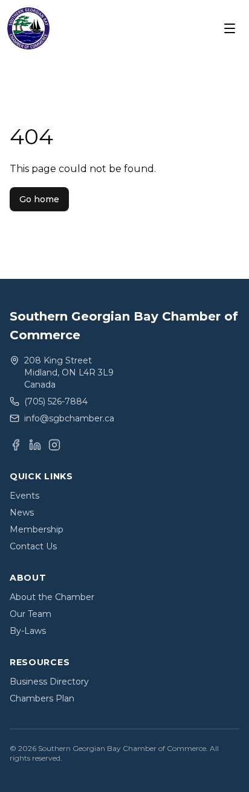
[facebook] (16, 445)
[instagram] (54, 445)
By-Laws (28, 630)
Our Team (30, 613)
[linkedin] (35, 445)
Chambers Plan (42, 698)
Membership (36, 529)
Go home (39, 199)
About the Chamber (52, 597)
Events (24, 495)
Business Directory (49, 681)
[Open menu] (230, 28)
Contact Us (33, 546)
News (22, 512)
